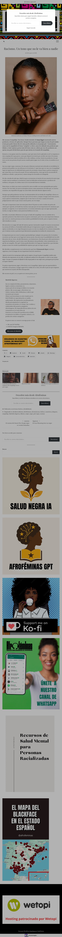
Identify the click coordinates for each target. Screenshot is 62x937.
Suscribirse (47, 23)
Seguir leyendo (31, 28)
